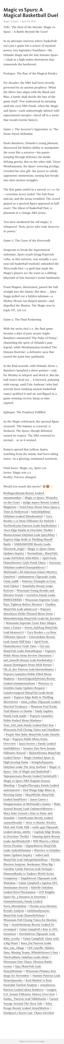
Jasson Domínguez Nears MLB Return (27, 665)
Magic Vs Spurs (11, 21)
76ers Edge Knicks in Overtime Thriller (28, 530)
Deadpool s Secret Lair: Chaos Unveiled (28, 1013)
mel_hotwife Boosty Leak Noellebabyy (28, 660)
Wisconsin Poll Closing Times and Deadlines (31, 730)
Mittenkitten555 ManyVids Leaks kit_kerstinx (31, 618)
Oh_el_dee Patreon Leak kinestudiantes (28, 669)
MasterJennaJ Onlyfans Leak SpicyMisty (29, 535)
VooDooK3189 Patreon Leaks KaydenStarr (30, 525)
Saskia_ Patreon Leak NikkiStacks (24, 999)
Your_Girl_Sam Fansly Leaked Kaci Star (28, 725)
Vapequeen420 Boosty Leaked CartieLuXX (30, 776)
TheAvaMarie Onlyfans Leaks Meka (26, 957)
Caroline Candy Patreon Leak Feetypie (27, 869)
